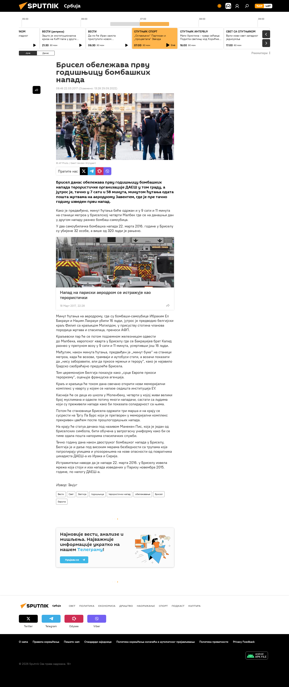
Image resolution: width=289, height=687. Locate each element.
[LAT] (268, 6)
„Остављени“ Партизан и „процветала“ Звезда (150, 37)
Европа (62, 501)
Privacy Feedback (244, 642)
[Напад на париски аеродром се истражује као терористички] (115, 262)
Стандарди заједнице (98, 642)
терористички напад (120, 494)
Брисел (159, 494)
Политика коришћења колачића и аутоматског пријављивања (155, 642)
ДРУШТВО (126, 606)
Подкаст (178, 606)
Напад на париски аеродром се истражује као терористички (105, 295)
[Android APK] (256, 656)
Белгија (82, 494)
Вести (61, 494)
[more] (168, 305)
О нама (23, 642)
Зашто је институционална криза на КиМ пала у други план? (59, 39)
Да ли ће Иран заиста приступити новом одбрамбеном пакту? (102, 39)
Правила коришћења (46, 642)
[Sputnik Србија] (40, 11)
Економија (106, 606)
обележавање (142, 494)
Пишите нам (72, 642)
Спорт (163, 606)
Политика (86, 606)
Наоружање (146, 606)
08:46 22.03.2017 (67, 88)
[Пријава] (237, 6)
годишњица (97, 494)
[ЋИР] (259, 6)
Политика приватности (213, 642)
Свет (71, 494)
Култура (194, 606)
